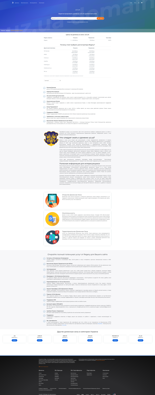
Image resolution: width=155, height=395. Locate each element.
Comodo (64, 325)
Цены (40, 385)
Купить (14, 340)
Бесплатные (73, 373)
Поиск (40, 373)
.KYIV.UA (90, 335)
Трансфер (41, 378)
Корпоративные (74, 385)
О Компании (105, 373)
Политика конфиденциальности (75, 388)
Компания (106, 370)
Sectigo (56, 373)
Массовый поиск (42, 374)
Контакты (105, 374)
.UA (14, 335)
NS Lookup (41, 383)
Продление (41, 376)
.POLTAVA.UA (115, 335)
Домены (41, 370)
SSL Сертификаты (76, 370)
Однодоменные (74, 374)
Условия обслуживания (100, 360)
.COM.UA (39, 335)
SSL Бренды (58, 370)
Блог (104, 378)
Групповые (73, 378)
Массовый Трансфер (43, 380)
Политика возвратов (62, 388)
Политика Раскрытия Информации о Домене (91, 388)
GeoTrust (57, 374)
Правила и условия (106, 388)
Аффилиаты (89, 374)
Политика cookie (53, 388)
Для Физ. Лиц (74, 380)
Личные (72, 381)
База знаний (105, 376)
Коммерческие (74, 383)
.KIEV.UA (65, 335)
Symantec (57, 378)
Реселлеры (89, 373)
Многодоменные (74, 376)
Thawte (56, 380)
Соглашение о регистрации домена (45, 389)
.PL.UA (140, 335)
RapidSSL (100, 323)
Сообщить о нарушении (43, 388)
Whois (40, 381)
